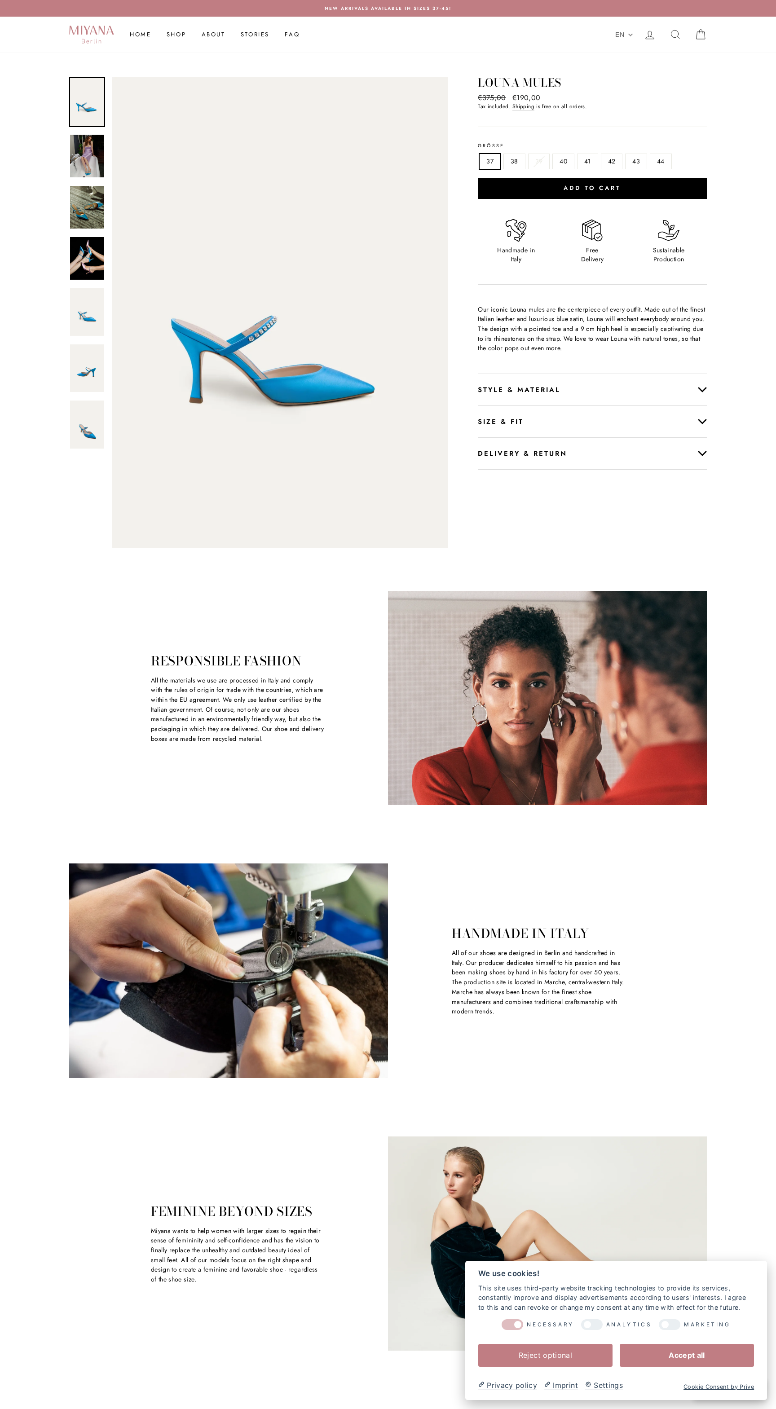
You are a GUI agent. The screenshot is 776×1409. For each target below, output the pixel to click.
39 (539, 161)
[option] (388, 8)
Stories (255, 34)
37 (490, 161)
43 (636, 161)
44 (661, 161)
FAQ (292, 34)
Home (140, 34)
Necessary (550, 1324)
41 (587, 161)
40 (563, 161)
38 (514, 161)
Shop (176, 34)
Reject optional (545, 1354)
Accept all (687, 1354)
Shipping (523, 106)
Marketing (707, 1324)
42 (612, 161)
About (213, 34)
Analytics (629, 1324)
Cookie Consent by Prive (718, 1386)
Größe (491, 146)
